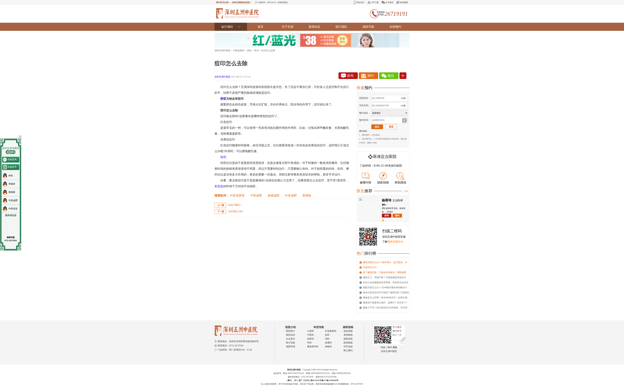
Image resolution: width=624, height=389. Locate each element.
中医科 (310, 335)
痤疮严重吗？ (235, 205)
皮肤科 (310, 339)
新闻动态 (314, 26)
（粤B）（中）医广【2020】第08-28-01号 (303, 380)
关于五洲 (287, 26)
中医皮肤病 (237, 195)
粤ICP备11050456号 (329, 380)
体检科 (328, 346)
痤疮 (249, 50)
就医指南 (383, 182)
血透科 (328, 342)
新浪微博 (404, 2)
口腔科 (310, 331)
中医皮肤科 (238, 50)
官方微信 (389, 2)
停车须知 (348, 346)
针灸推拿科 (330, 331)
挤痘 (223, 98)
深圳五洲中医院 (222, 50)
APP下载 (375, 2)
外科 (309, 342)
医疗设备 (290, 342)
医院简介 (290, 331)
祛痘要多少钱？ (236, 211)
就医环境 (290, 346)
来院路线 (400, 182)
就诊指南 (348, 331)
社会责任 (290, 339)
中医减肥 (256, 195)
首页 (260, 26)
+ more (405, 191)
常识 (256, 50)
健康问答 (365, 182)
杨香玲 (387, 200)
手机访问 (360, 2)
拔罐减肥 (273, 195)
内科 (327, 339)
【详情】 (390, 212)
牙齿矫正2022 (370, 267)
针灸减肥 (291, 195)
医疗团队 (341, 26)
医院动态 (290, 335)
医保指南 (348, 342)
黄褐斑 (306, 195)
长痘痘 (218, 186)
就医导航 (368, 26)
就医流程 (348, 339)
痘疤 (220, 157)
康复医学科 (312, 346)
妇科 (327, 335)
